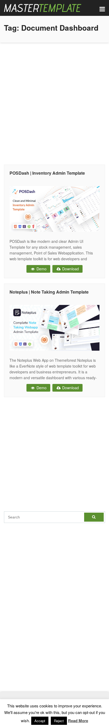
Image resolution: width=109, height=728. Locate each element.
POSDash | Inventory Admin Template (47, 173)
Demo (41, 268)
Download (70, 268)
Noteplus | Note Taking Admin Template (49, 292)
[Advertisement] (54, 102)
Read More (78, 721)
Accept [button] (39, 720)
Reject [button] (59, 720)
